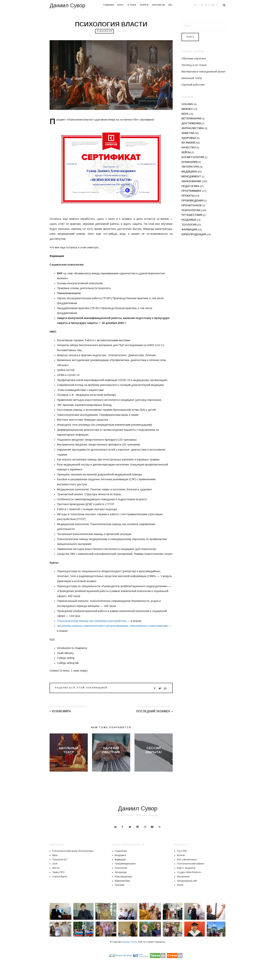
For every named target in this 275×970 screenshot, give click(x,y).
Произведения (192, 200)
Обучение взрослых (193, 58)
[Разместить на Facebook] (154, 688)
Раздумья (188, 219)
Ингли (180, 885)
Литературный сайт (187, 881)
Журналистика (192, 128)
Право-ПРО (58, 872)
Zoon (55, 863)
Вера (184, 113)
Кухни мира (61, 711)
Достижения (191, 123)
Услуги (144, 5)
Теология (188, 224)
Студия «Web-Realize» (189, 872)
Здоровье (188, 137)
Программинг (191, 190)
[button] (60, 911)
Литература (190, 166)
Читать (68, 759)
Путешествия (191, 214)
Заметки (187, 133)
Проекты (188, 195)
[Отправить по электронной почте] (165, 688)
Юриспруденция (193, 234)
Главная (108, 5)
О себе (132, 5)
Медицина (189, 171)
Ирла (55, 855)
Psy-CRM (182, 851)
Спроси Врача (59, 876)
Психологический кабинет (190, 863)
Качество (188, 147)
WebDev (187, 108)
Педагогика (190, 186)
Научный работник (192, 84)
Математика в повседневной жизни (203, 71)
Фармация (189, 229)
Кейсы (186, 152)
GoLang (187, 104)
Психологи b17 (60, 859)
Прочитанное (191, 205)
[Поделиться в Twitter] (160, 688)
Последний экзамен (153, 711)
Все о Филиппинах (187, 859)
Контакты (158, 5)
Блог (120, 5)
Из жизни (188, 142)
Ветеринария (191, 118)
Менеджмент (191, 176)
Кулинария (189, 162)
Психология (104, 31)
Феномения (183, 876)
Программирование (125, 863)
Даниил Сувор (67, 5)
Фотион (181, 855)
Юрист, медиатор (186, 868)
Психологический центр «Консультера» (73, 851)
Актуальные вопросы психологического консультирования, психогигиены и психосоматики (112, 625)
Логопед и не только (194, 65)
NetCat (55, 868)
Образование (191, 181)
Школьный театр (191, 78)
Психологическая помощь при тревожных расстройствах (92, 620)
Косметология (192, 157)
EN (170, 5)
